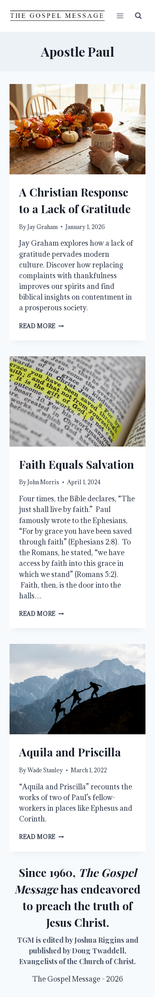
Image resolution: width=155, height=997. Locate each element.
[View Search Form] (138, 16)
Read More (41, 326)
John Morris (43, 482)
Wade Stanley (45, 770)
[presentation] (77, 129)
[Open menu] (119, 16)
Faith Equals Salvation (76, 464)
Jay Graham (42, 227)
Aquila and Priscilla (70, 752)
